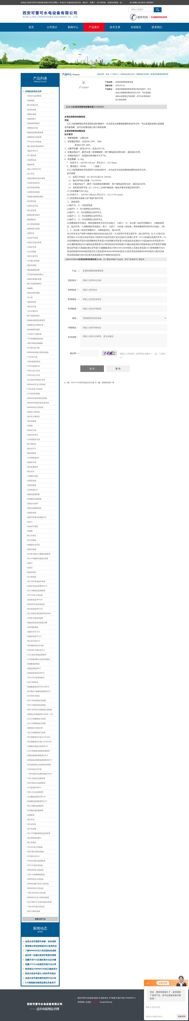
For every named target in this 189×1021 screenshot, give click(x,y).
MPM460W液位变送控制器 (38, 352)
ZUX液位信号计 (33, 856)
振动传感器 (31, 110)
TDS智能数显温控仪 (35, 339)
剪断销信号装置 (33, 229)
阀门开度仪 (31, 536)
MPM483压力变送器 (35, 888)
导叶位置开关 (32, 256)
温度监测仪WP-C (34, 668)
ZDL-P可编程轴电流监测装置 (38, 833)
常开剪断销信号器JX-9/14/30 (38, 737)
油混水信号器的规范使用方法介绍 (40, 978)
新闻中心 (73, 27)
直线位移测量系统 (34, 508)
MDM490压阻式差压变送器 (38, 403)
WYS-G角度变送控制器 (36, 705)
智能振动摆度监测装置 (36, 320)
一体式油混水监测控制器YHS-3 (39, 774)
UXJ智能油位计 (33, 458)
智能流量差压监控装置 (36, 178)
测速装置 (30, 165)
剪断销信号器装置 (34, 137)
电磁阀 (30, 288)
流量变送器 (31, 513)
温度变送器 (31, 481)
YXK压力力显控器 (34, 334)
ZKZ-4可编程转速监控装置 (37, 558)
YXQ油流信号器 (33, 439)
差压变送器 (31, 201)
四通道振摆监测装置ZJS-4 (37, 755)
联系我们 (150, 2)
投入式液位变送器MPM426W (38, 613)
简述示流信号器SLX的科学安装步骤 (40, 974)
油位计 (30, 522)
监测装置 (30, 815)
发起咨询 (181, 1016)
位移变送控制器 (33, 192)
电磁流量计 (31, 119)
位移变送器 (31, 160)
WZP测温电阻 (32, 627)
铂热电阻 (30, 100)
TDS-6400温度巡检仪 (35, 678)
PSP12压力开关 (33, 371)
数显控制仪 (31, 572)
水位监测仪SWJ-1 (34, 788)
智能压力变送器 (33, 412)
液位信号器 (31, 307)
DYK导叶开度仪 (33, 696)
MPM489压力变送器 (35, 870)
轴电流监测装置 (33, 494)
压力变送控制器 (33, 224)
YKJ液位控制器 (33, 261)
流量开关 (30, 233)
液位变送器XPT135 (35, 609)
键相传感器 (31, 114)
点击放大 (85, 87)
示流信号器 (31, 247)
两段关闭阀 (31, 265)
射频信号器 (31, 462)
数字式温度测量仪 (34, 284)
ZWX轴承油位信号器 (35, 646)
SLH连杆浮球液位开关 (36, 380)
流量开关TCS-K (33, 632)
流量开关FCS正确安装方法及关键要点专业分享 (40, 960)
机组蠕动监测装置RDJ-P (37, 801)
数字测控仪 (31, 444)
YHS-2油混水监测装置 (36, 778)
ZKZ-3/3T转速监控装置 (36, 581)
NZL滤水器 (31, 824)
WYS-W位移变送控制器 (36, 700)
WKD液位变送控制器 (35, 852)
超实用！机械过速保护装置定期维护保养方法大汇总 (40, 955)
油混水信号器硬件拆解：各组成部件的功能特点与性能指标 (40, 942)
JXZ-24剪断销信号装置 (36, 733)
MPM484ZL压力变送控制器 (38, 897)
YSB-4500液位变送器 (35, 907)
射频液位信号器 (33, 545)
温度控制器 (31, 485)
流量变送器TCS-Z (34, 636)
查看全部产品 (40, 919)
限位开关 (30, 471)
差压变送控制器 (33, 187)
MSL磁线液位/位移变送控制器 (39, 765)
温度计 (30, 563)
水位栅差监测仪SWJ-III (36, 797)
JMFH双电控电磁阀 (35, 343)
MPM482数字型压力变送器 (38, 884)
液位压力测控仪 (33, 416)
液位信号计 (31, 449)
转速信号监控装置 (34, 242)
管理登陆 (81, 1002)
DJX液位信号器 (33, 348)
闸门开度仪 (31, 842)
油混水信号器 (32, 206)
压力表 (30, 297)
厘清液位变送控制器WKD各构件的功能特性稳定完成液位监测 (41, 946)
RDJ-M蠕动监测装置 (35, 806)
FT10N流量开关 (33, 366)
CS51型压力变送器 (35, 389)
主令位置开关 (32, 311)
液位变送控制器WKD (35, 146)
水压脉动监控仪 (33, 183)
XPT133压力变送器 (35, 595)
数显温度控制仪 (33, 215)
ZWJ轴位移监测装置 (35, 810)
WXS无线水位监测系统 (36, 783)
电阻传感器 (31, 549)
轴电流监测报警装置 (35, 133)
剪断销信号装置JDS (35, 728)
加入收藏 (133, 2)
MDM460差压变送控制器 (37, 398)
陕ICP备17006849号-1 (127, 998)
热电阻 (30, 531)
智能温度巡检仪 (33, 123)
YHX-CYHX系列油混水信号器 (82, 383)
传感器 (30, 426)
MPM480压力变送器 (35, 879)
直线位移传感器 (33, 293)
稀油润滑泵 (31, 453)
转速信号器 (31, 430)
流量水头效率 (32, 504)
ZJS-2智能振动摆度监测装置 (38, 751)
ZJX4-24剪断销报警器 (36, 875)
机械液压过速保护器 (35, 325)
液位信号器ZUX (33, 641)
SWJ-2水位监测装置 (35, 792)
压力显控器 (31, 155)
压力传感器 (31, 829)
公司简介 (52, 27)
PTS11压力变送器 (34, 142)
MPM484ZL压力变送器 (36, 384)
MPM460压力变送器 (35, 407)
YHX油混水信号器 (34, 769)
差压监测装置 (32, 467)
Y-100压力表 (32, 357)
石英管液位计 (32, 490)
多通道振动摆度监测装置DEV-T (39, 760)
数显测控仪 (31, 220)
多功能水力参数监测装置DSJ (38, 691)
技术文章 (115, 27)
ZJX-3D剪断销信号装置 (36, 723)
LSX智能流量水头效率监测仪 (38, 659)
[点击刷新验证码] (109, 353)
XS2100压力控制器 (35, 847)
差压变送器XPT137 (35, 600)
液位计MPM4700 (34, 169)
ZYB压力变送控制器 (35, 618)
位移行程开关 (32, 435)
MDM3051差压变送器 (36, 604)
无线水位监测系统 (34, 96)
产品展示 (94, 27)
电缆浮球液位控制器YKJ (37, 517)
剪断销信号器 (32, 128)
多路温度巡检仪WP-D (35, 673)
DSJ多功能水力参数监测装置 (38, 554)
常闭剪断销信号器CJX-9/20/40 (39, 742)
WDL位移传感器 (33, 911)
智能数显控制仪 (33, 664)
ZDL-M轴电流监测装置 (36, 591)
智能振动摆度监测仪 (35, 197)
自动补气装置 (32, 238)
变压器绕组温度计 (34, 838)
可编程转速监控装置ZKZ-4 (37, 746)
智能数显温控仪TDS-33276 (38, 687)
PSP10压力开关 (33, 375)
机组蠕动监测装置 (34, 499)
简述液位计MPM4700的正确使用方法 (41, 969)
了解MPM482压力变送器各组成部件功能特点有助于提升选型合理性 (40, 951)
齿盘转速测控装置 (34, 279)
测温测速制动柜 (33, 270)
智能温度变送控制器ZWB (37, 623)
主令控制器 (31, 252)
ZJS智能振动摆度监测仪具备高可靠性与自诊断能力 (40, 983)
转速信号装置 (32, 526)
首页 (31, 27)
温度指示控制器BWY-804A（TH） (40, 714)
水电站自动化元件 (33, 91)
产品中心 (114, 74)
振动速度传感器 (33, 329)
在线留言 (136, 27)
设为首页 (141, 2)
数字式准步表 (32, 105)
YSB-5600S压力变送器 (36, 893)
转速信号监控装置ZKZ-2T (37, 586)
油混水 (30, 568)
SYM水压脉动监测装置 (36, 861)
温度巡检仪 (31, 302)
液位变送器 (31, 210)
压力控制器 (31, 540)
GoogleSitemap (106, 1002)
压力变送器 (31, 577)
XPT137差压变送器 (35, 865)
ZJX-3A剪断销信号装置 (36, 719)
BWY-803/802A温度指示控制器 (39, 710)
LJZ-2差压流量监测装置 (36, 655)
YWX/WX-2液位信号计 (36, 650)
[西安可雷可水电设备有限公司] (65, 14)
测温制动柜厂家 (108, 383)
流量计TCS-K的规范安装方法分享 (40, 964)
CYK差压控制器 (33, 394)
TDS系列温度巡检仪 (35, 274)
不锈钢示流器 (32, 476)
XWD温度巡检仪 (33, 362)
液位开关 (30, 820)
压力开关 (30, 174)
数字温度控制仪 (33, 316)
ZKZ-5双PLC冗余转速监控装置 (39, 902)
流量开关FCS (32, 151)
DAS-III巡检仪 (32, 682)
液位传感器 (31, 421)
